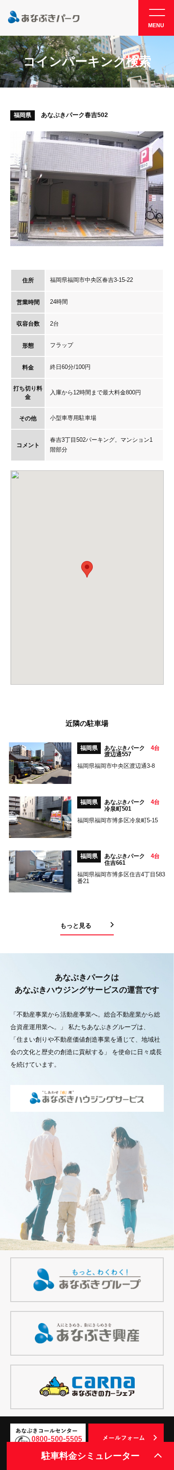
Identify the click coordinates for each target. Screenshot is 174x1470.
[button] (87, 569)
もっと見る (75, 925)
